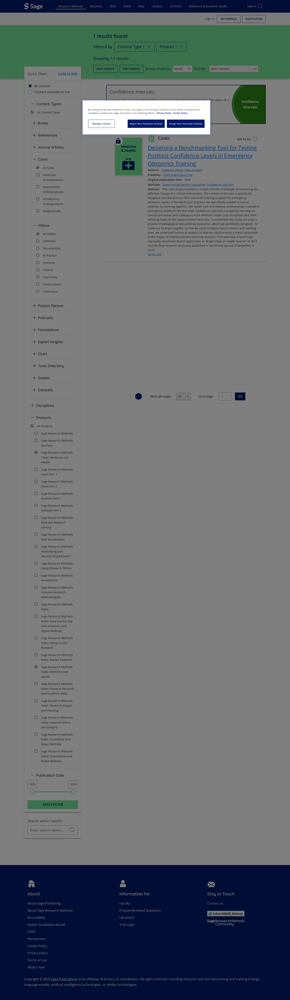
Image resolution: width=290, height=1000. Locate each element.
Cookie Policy (180, 112)
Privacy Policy (164, 112)
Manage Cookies (101, 123)
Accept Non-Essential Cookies (185, 123)
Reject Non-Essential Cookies (146, 123)
